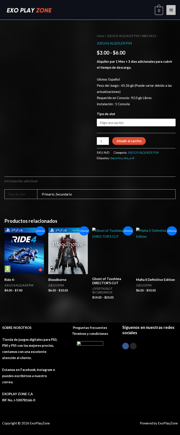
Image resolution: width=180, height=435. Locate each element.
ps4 (132, 158)
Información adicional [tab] (21, 181)
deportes (116, 158)
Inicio (100, 36)
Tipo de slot (106, 114)
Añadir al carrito (129, 141)
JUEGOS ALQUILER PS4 (123, 36)
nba (125, 158)
